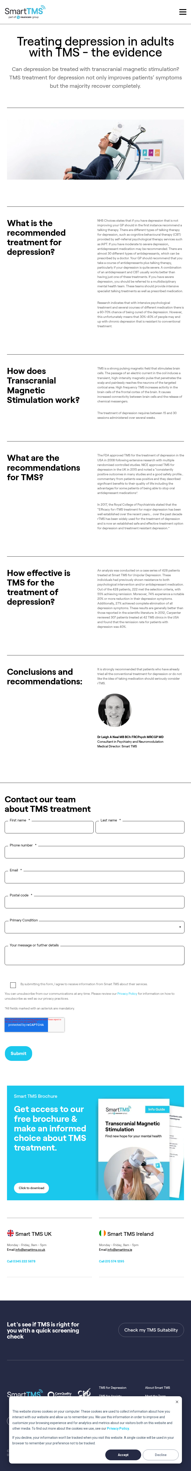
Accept (123, 1455)
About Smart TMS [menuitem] (157, 1387)
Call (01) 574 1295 (111, 1261)
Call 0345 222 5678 (21, 1261)
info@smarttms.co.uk (30, 1249)
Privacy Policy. (118, 1428)
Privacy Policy (127, 993)
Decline (161, 1455)
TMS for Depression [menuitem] (112, 1387)
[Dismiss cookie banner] (177, 1402)
